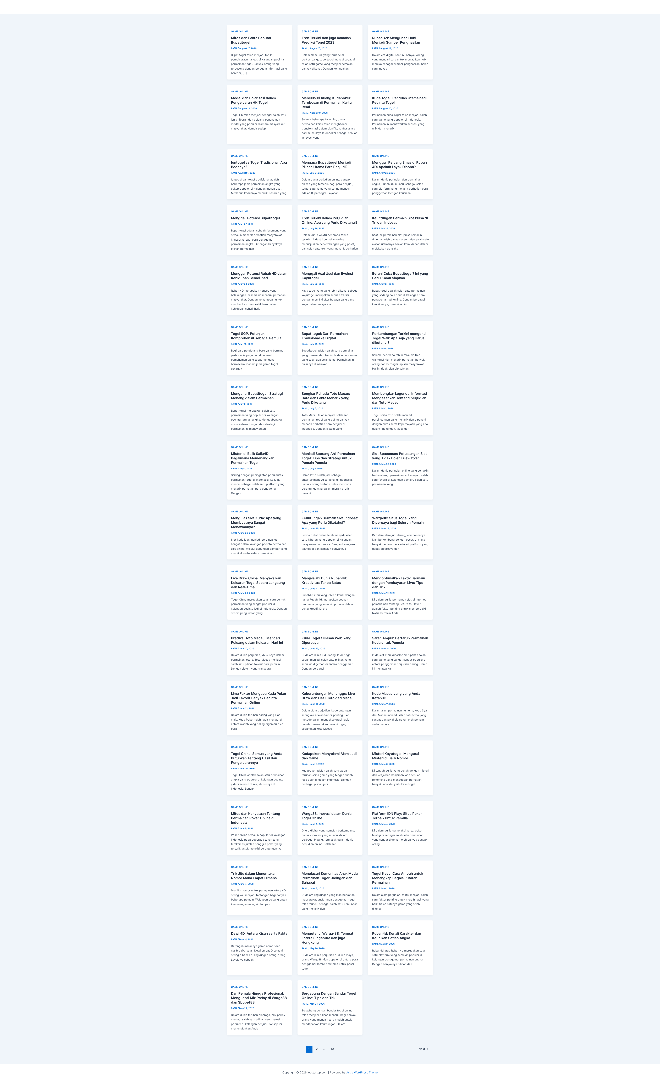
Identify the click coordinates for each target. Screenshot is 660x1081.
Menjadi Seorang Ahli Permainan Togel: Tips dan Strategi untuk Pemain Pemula (328, 458)
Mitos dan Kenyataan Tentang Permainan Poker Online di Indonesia (255, 818)
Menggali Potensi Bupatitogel (255, 218)
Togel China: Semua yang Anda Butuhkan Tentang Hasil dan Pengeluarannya (256, 758)
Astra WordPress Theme (362, 1072)
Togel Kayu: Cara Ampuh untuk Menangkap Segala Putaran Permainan (397, 878)
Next (424, 1049)
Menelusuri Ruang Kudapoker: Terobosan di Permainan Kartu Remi (327, 102)
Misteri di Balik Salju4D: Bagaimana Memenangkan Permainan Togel (252, 458)
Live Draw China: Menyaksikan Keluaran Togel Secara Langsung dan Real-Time (258, 582)
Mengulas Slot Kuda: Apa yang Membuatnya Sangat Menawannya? (256, 522)
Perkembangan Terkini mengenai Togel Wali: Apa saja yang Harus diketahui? (399, 338)
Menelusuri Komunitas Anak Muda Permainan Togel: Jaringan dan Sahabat (330, 878)
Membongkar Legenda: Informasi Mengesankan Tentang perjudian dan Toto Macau (399, 398)
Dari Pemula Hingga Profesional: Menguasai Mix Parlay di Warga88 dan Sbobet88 (259, 997)
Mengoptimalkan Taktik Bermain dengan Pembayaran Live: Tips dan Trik (398, 582)
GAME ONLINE (239, 31)
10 (332, 1049)
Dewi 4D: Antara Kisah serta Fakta (259, 933)
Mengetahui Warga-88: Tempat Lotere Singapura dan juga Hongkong (327, 937)
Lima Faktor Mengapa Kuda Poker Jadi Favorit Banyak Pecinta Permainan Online (258, 698)
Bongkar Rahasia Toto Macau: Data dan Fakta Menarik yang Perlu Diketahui (326, 398)
